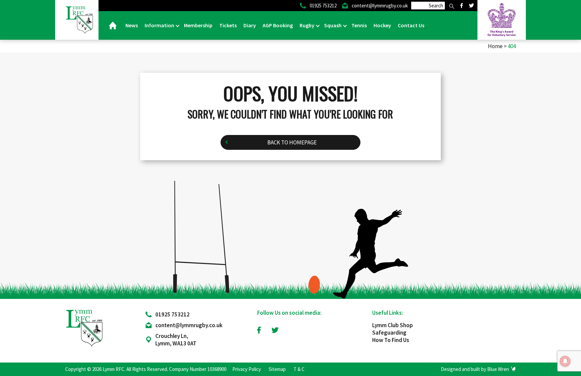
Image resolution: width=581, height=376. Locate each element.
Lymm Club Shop (392, 325)
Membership (198, 25)
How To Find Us (390, 340)
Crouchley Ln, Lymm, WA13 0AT (175, 339)
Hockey (382, 25)
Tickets (228, 25)
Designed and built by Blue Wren (475, 369)
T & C (299, 369)
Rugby (307, 25)
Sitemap (277, 369)
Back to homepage (292, 142)
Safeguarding (389, 332)
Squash (333, 25)
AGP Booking (278, 25)
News (131, 25)
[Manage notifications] (565, 361)
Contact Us (411, 25)
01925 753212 (172, 314)
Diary (249, 25)
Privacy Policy (246, 369)
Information (160, 25)
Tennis (359, 25)
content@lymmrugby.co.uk (189, 325)
